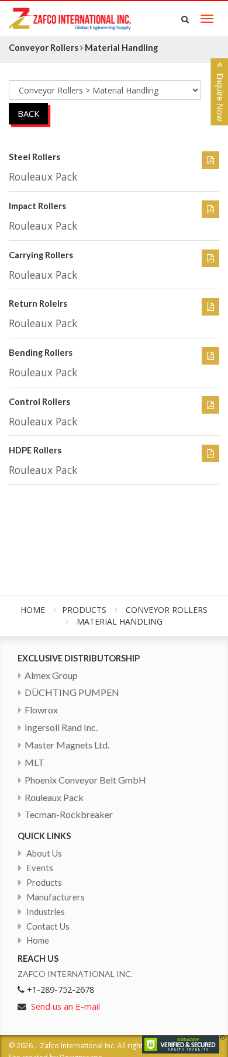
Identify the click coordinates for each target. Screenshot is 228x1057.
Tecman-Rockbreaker (69, 814)
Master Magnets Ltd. (67, 744)
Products (84, 609)
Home (32, 609)
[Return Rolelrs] (210, 307)
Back (28, 113)
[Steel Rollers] (210, 160)
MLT (34, 762)
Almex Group (51, 675)
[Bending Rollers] (210, 356)
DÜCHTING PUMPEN (72, 692)
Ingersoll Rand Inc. (61, 727)
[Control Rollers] (210, 405)
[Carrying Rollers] (210, 258)
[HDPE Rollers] (210, 453)
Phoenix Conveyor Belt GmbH (85, 779)
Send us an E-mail (65, 1006)
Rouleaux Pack (54, 797)
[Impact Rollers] (210, 209)
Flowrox (41, 709)
